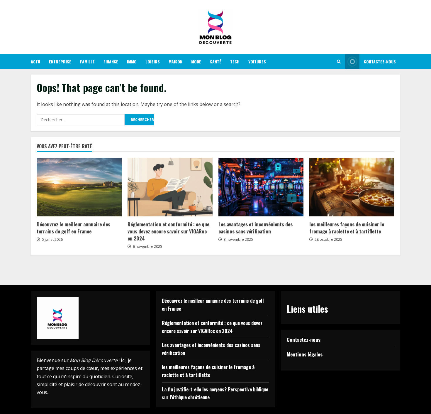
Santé (215, 61)
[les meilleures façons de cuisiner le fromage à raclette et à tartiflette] (351, 187)
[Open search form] (339, 61)
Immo (132, 61)
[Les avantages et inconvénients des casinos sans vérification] (260, 187)
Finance (110, 61)
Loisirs (152, 61)
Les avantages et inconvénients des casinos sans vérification (255, 228)
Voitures (257, 61)
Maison (175, 61)
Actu (35, 61)
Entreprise (60, 61)
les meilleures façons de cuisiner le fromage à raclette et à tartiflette (346, 228)
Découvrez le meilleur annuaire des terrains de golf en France (73, 228)
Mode (196, 61)
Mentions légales (305, 354)
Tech (235, 61)
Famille (87, 61)
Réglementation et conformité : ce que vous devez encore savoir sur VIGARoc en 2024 (168, 231)
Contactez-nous (380, 61)
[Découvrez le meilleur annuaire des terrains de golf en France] (79, 187)
